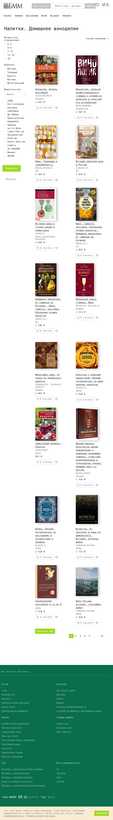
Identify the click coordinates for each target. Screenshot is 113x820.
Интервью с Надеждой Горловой (17, 777)
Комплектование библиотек (15, 711)
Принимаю (101, 813)
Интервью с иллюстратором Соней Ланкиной (23, 785)
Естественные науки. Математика (18, 740)
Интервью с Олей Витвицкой (15, 773)
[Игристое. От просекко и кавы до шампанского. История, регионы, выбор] (87, 509)
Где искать (40, 6)
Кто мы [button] (5, 684)
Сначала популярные (96, 38)
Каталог (8, 15)
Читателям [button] (61, 684)
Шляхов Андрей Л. (44, 168)
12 (102, 636)
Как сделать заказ (66, 690)
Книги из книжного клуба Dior (17, 781)
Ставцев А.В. (82, 168)
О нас (4, 690)
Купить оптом (8, 707)
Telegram (61, 773)
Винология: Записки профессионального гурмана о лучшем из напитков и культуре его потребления (89, 96)
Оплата (60, 698)
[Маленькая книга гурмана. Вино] (85, 279)
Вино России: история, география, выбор (89, 604)
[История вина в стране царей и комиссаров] (45, 204)
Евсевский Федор (43, 95)
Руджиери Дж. (42, 384)
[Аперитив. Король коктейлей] (46, 69)
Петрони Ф (81, 305)
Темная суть (63, 723)
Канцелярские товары (12, 752)
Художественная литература (15, 723)
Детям (44, 15)
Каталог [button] (5, 717)
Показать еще (45, 631)
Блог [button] (4, 763)
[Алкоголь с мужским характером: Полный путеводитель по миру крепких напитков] (87, 355)
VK (58, 769)
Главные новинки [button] (65, 717)
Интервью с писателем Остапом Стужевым (22, 769)
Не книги (54, 15)
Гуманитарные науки (11, 732)
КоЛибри (80, 309)
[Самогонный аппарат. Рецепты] (45, 424)
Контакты (6, 698)
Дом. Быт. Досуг (10, 736)
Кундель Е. (81, 387)
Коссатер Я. (94, 305)
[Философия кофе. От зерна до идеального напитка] (46, 355)
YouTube (60, 781)
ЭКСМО (78, 391)
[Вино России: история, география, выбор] (87, 582)
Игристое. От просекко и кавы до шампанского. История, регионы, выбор (88, 535)
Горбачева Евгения (85, 545)
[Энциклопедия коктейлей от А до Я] (46, 581)
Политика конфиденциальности (71, 707)
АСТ (37, 171)
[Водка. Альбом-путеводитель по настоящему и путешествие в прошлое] (46, 509)
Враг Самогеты (64, 732)
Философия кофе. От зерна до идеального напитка (48, 378)
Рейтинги (66, 15)
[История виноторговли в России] (86, 142)
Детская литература (11, 728)
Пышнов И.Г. (82, 243)
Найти (90, 6)
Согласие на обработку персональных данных (79, 711)
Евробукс (39, 99)
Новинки (19, 15)
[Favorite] (56, 107)
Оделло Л (39, 387)
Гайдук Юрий (41, 450)
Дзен (59, 777)
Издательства (8, 694)
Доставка (61, 694)
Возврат (60, 703)
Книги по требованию (12, 756)
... (95, 636)
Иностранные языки (11, 744)
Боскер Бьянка (83, 473)
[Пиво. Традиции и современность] (45, 142)
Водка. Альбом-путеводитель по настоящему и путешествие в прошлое (45, 535)
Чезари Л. (40, 233)
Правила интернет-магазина (15, 703)
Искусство (7, 748)
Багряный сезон (64, 728)
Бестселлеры (32, 15)
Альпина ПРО (82, 108)
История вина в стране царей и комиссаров (45, 227)
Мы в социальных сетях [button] (68, 763)
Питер (38, 453)
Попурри (80, 476)
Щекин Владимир (83, 105)
